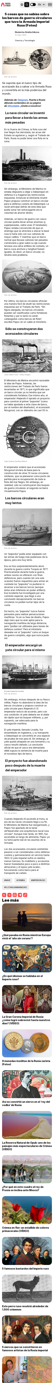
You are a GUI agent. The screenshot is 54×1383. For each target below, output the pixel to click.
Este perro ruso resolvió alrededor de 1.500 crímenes (25, 1308)
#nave (7, 880)
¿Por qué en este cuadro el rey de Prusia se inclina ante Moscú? (23, 1188)
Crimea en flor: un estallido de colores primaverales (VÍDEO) (25, 1229)
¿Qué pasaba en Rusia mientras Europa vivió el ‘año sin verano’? (26, 937)
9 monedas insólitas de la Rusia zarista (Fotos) (26, 1062)
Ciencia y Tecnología (25, 40)
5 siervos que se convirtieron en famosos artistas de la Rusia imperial (25, 1348)
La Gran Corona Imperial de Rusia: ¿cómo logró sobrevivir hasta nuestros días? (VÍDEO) (26, 1020)
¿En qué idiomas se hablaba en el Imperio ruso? (22, 977)
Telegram (22, 99)
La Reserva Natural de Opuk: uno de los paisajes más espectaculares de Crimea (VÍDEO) (27, 1146)
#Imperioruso (38, 880)
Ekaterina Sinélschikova (27, 32)
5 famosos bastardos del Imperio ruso (25, 1268)
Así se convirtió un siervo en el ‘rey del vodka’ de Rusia (26, 1103)
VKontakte (13, 106)
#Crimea (21, 880)
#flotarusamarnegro (15, 887)
